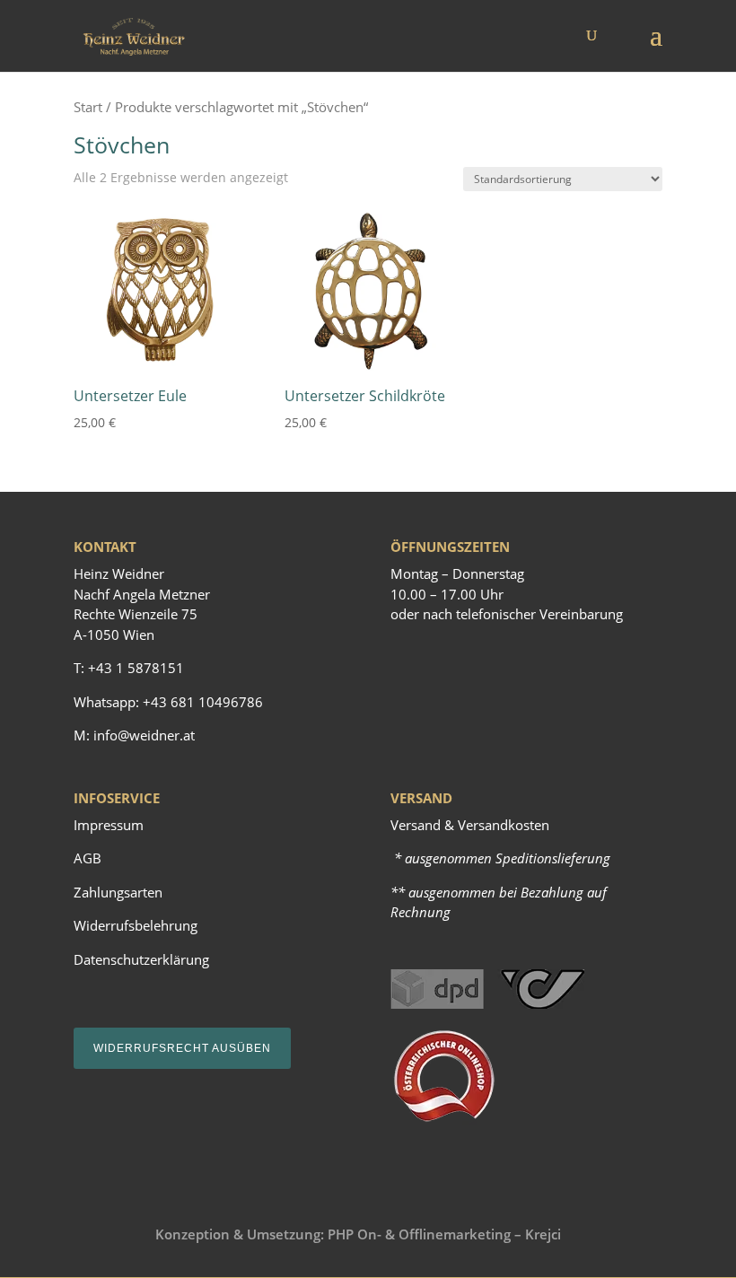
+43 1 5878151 (136, 668)
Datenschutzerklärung (141, 959)
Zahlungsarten (118, 892)
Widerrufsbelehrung (135, 925)
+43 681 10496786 (203, 702)
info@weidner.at (144, 735)
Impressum (109, 825)
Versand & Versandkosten (469, 825)
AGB (87, 858)
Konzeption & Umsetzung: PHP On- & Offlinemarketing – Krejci (358, 1234)
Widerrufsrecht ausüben (182, 1048)
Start (88, 107)
